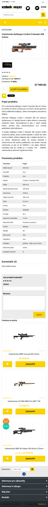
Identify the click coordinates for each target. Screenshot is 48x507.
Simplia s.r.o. (42, 504)
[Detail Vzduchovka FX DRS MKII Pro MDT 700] (24, 384)
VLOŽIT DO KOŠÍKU (19, 89)
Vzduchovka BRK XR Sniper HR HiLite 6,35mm (24, 448)
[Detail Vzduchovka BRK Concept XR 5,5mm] (24, 336)
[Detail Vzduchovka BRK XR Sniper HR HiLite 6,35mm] (24, 431)
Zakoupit (30, 364)
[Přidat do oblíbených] (4, 96)
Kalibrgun (12, 76)
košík (43, 8)
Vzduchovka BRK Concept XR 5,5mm (24, 354)
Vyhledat (43, 14)
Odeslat (39, 314)
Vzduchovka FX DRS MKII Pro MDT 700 (24, 401)
